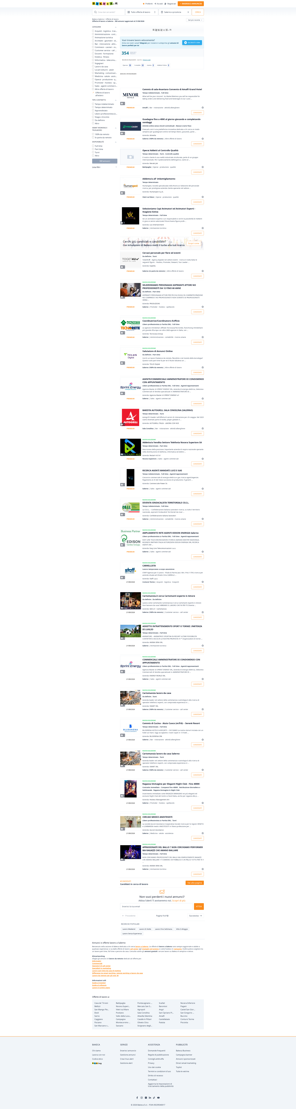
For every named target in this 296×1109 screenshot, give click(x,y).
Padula (162, 1022)
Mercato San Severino (145, 1006)
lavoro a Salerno (141, 946)
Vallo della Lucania (123, 1016)
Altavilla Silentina (144, 1016)
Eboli (96, 1012)
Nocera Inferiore (187, 1003)
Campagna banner (184, 1054)
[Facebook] (137, 1098)
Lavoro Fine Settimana (163, 929)
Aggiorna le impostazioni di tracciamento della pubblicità (160, 1085)
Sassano (119, 1025)
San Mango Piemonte (101, 1009)
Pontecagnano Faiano (145, 1003)
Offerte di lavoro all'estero (102, 94)
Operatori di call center (101, 966)
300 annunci (104, 161)
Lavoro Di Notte (145, 929)
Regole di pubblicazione (158, 1054)
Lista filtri (96, 167)
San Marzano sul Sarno (101, 1025)
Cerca (198, 12)
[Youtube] (158, 1098)
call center (134, 949)
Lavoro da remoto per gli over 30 (105, 975)
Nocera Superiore (123, 1006)
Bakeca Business (183, 1050)
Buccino (183, 1016)
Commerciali (97, 963)
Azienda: (149, 135)
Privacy (151, 1063)
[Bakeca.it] (113, 4)
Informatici (96, 961)
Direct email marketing (186, 1063)
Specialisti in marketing (101, 968)
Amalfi (162, 1016)
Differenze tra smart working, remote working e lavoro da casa (117, 973)
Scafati (162, 1003)
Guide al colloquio (99, 985)
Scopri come (193, 243)
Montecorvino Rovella (123, 1022)
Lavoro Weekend (129, 929)
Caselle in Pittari (144, 1019)
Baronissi (163, 1006)
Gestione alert (126, 1063)
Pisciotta (184, 1022)
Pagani (183, 1006)
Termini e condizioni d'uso (159, 1071)
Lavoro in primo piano (101, 988)
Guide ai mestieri (99, 983)
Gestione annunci (128, 1054)
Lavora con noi (98, 1054)
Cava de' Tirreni (101, 1003)
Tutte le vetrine (182, 1071)
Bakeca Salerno (98, 19)
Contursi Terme (187, 1019)
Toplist (179, 1067)
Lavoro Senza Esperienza (132, 933)
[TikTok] (154, 1098)
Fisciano (98, 1022)
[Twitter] (146, 1098)
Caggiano (98, 1019)
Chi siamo (96, 1050)
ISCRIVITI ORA (194, 42)
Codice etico (97, 1059)
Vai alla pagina (195, 882)
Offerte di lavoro (112, 19)
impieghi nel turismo (150, 949)
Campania (178, 949)
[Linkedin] (150, 1098)
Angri (161, 1009)
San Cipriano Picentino (166, 1012)
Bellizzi (97, 1006)
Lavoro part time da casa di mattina (106, 971)
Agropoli (141, 1009)
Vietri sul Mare (122, 1009)
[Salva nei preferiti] (203, 107)
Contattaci (152, 1079)
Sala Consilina (143, 1012)
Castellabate (164, 1019)
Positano (120, 1012)
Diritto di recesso (155, 1075)
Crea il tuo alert (127, 1059)
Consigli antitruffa (156, 1059)
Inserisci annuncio (128, 1050)
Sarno (97, 1016)
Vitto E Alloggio (182, 929)
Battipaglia (120, 1003)
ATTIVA (199, 906)
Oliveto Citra (142, 1022)
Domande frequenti (156, 1050)
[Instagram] (142, 1098)
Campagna (120, 1019)
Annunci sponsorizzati (185, 1059)
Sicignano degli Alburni (145, 1025)
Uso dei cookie (154, 1067)
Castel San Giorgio (188, 1009)
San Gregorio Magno (188, 1012)
